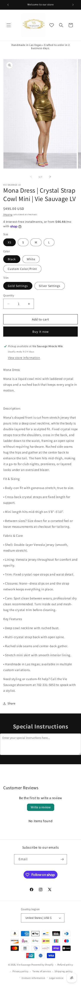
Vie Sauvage (24, 964)
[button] (8, 25)
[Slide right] (50, 176)
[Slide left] (31, 176)
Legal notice (56, 977)
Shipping (7, 214)
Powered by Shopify (42, 964)
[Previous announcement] (8, 4)
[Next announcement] (73, 4)
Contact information (33, 977)
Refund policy (65, 964)
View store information (24, 358)
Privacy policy (21, 971)
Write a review (41, 807)
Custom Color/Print (22, 269)
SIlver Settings (49, 286)
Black (12, 259)
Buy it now (40, 332)
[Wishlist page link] (51, 25)
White (31, 259)
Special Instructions (40, 726)
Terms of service (41, 971)
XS (9, 242)
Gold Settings (18, 286)
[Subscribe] (62, 859)
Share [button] (12, 703)
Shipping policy (64, 971)
